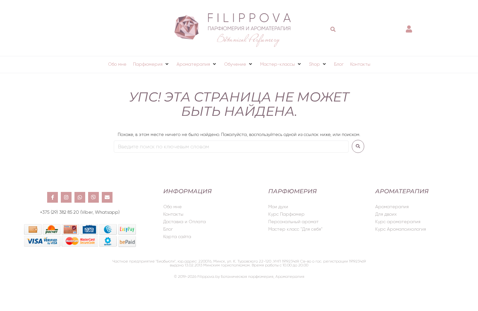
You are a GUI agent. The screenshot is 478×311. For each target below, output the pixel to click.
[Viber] (93, 197)
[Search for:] (231, 147)
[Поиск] (333, 29)
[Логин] (410, 26)
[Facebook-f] (52, 197)
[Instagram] (66, 197)
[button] (151, 64)
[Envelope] (107, 197)
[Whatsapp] (79, 197)
